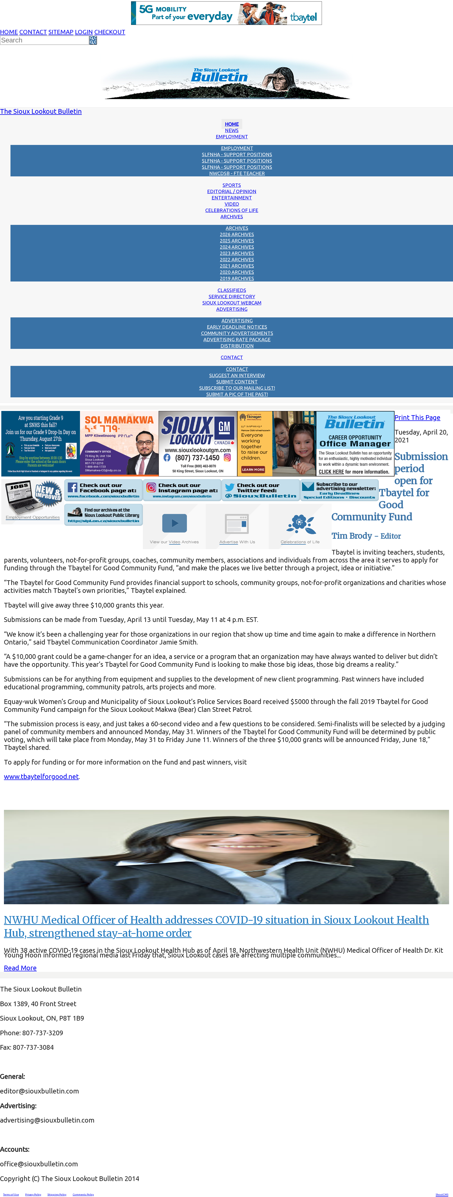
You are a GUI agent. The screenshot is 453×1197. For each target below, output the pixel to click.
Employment (232, 136)
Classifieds (232, 290)
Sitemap (60, 32)
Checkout (109, 32)
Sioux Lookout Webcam (231, 302)
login (84, 32)
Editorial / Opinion (231, 191)
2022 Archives (237, 259)
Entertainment (232, 197)
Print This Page (417, 417)
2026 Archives (237, 234)
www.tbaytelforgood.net (41, 776)
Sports (232, 185)
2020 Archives (237, 272)
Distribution (237, 345)
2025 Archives (237, 240)
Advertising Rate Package (237, 339)
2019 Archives (237, 278)
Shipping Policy (56, 1194)
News (232, 130)
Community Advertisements (237, 333)
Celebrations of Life (231, 210)
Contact (33, 32)
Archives (231, 216)
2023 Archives (237, 253)
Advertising (231, 309)
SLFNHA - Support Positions (237, 154)
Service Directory (232, 296)
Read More (20, 968)
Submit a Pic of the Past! (237, 394)
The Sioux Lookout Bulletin (41, 111)
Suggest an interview (237, 375)
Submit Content (237, 381)
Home (9, 32)
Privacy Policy (33, 1194)
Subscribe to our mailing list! (237, 388)
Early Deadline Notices (237, 326)
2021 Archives (237, 265)
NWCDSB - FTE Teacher (237, 173)
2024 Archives (237, 247)
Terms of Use (11, 1194)
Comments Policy (83, 1194)
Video (232, 204)
